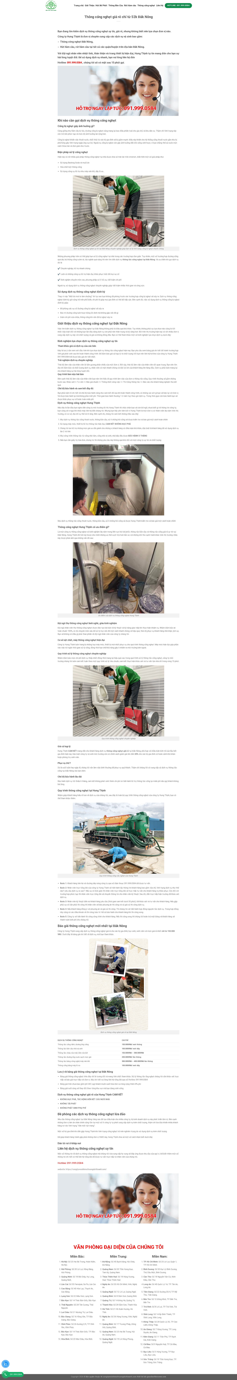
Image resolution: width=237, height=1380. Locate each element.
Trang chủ (79, 5)
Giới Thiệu (89, 5)
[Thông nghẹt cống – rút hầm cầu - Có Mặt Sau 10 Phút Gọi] (52, 5)
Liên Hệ (159, 5)
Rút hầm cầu (130, 5)
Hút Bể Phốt (101, 5)
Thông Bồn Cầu (115, 5)
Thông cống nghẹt (146, 5)
